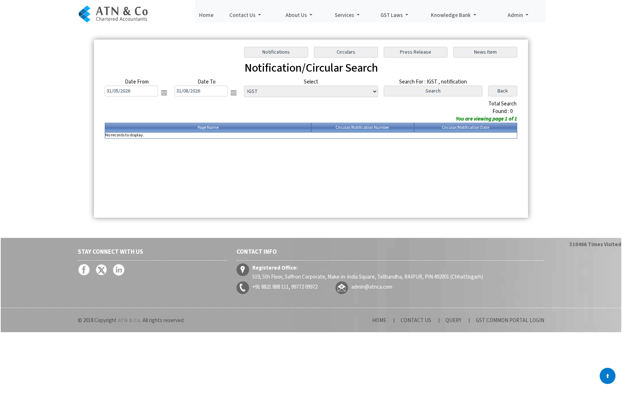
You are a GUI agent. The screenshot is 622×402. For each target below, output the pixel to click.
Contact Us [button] (243, 15)
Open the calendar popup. (164, 93)
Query (453, 320)
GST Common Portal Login (510, 320)
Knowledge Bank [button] (451, 15)
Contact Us (416, 320)
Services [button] (345, 15)
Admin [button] (516, 15)
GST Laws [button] (392, 15)
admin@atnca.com (371, 287)
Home (206, 15)
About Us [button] (296, 15)
